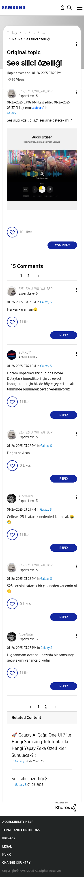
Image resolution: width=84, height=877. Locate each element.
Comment (62, 245)
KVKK (6, 854)
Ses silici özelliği (28, 778)
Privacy (8, 838)
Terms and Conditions (21, 830)
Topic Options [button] (69, 44)
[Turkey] (13, 7)
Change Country (16, 863)
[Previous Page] (14, 275)
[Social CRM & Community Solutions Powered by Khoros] (66, 806)
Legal (7, 846)
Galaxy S (13, 113)
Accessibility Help (17, 822)
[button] (69, 92)
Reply (63, 335)
